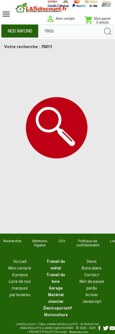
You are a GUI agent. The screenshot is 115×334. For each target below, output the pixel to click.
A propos (20, 275)
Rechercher (12, 241)
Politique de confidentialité (87, 243)
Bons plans (92, 268)
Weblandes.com (78, 332)
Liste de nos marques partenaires (20, 288)
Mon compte (19, 268)
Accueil (20, 261)
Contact (91, 275)
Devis (92, 261)
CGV (61, 241)
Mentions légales (39, 243)
